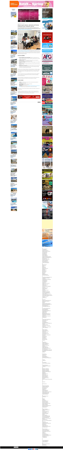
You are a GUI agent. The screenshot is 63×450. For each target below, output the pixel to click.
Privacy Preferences (16, 447)
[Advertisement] (47, 224)
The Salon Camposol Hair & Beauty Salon (25, 29)
